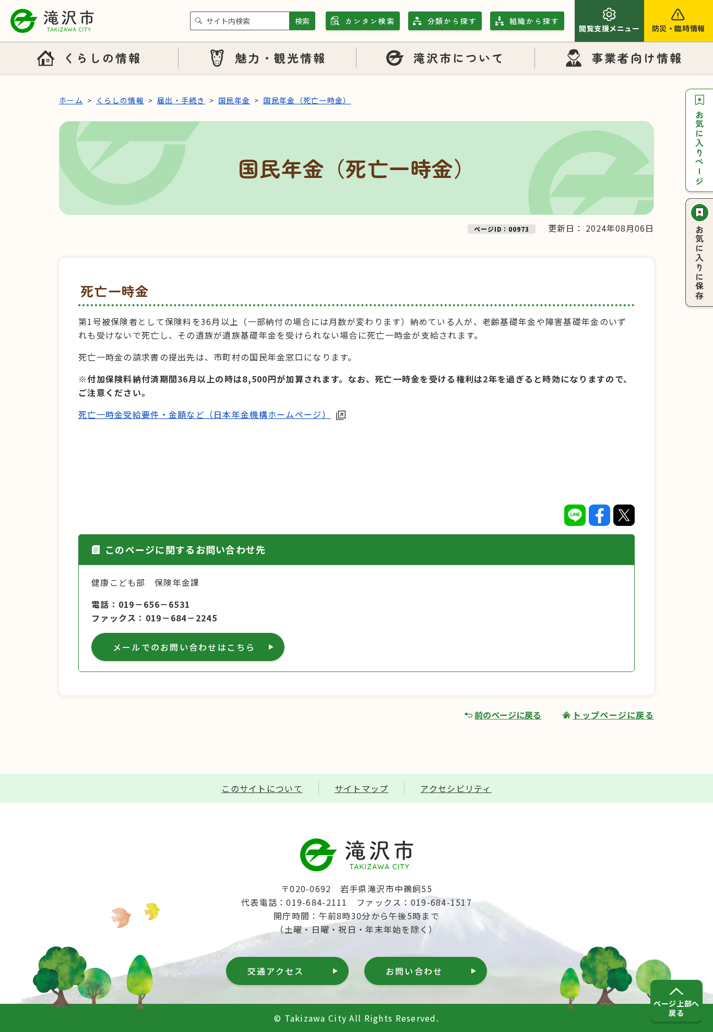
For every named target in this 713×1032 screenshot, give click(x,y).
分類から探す (452, 21)
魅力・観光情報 (281, 57)
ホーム (71, 100)
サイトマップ (362, 788)
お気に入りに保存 (699, 263)
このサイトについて (262, 788)
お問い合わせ (414, 971)
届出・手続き (181, 100)
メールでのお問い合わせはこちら (184, 647)
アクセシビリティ (455, 788)
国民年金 (234, 100)
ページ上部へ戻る (676, 1008)
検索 (302, 21)
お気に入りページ (699, 148)
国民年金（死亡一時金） (307, 100)
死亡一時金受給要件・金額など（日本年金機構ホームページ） (204, 414)
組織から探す (534, 21)
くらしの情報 (102, 57)
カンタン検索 (370, 21)
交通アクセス (275, 971)
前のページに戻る (507, 715)
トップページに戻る (613, 715)
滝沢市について (459, 57)
